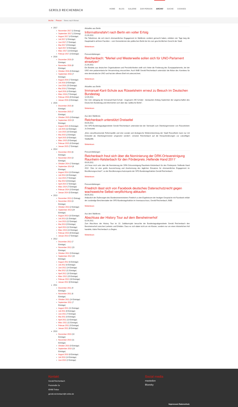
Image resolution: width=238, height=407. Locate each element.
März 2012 (62, 276)
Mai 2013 (62, 224)
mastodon (150, 380)
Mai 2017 (62, 45)
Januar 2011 (63, 328)
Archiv (159, 8)
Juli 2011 (61, 311)
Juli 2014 (61, 175)
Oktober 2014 (63, 163)
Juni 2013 (62, 221)
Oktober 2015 (63, 117)
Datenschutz (184, 404)
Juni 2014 (62, 178)
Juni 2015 (62, 132)
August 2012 (63, 262)
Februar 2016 (63, 97)
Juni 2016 (62, 85)
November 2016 (64, 65)
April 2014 (62, 184)
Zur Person (146, 8)
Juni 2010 (62, 360)
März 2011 (62, 322)
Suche (170, 8)
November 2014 (64, 158)
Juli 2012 (61, 265)
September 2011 (65, 302)
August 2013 (63, 216)
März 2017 (62, 51)
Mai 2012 (62, 270)
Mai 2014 (62, 181)
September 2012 (65, 256)
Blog (121, 8)
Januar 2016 (63, 100)
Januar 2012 (63, 282)
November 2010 (64, 340)
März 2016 (62, 94)
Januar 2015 (63, 146)
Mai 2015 (62, 135)
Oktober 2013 (63, 207)
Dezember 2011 (64, 288)
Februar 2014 (63, 189)
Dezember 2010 (64, 334)
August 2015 (63, 126)
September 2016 (65, 74)
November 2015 (64, 112)
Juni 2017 (62, 42)
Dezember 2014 (64, 152)
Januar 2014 (63, 192)
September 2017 (65, 33)
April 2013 (62, 227)
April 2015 (62, 137)
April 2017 (62, 48)
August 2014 (63, 172)
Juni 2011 (62, 314)
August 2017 (63, 36)
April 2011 (62, 320)
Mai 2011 (62, 317)
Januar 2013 (63, 236)
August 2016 (63, 80)
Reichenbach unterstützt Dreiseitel (109, 119)
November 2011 (64, 294)
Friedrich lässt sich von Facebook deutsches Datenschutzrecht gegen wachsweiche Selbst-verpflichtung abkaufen (133, 190)
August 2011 (63, 308)
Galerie (132, 8)
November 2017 (64, 31)
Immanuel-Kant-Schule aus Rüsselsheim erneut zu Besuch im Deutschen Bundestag (136, 92)
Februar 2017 (63, 54)
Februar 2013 (63, 233)
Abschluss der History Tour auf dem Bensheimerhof (121, 217)
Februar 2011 (63, 325)
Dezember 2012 (64, 242)
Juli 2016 (61, 83)
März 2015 (62, 140)
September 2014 (65, 166)
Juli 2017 (61, 39)
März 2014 (62, 187)
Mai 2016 (62, 88)
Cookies (181, 8)
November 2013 (64, 201)
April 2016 (62, 91)
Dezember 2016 (64, 59)
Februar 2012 (63, 279)
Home (112, 8)
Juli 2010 (61, 357)
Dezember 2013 (64, 198)
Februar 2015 (63, 143)
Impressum (173, 404)
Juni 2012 (62, 268)
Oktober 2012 (63, 253)
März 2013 (62, 230)
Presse (59, 20)
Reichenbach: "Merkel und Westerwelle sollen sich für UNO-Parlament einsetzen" (134, 60)
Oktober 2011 (63, 299)
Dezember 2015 (64, 106)
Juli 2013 (61, 218)
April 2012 (62, 273)
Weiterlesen (89, 46)
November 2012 (64, 247)
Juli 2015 (61, 129)
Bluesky (149, 384)
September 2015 (65, 120)
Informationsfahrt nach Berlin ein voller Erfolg (116, 32)
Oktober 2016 (63, 71)
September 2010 (65, 348)
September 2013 (65, 210)
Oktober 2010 (63, 346)
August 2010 (63, 354)
